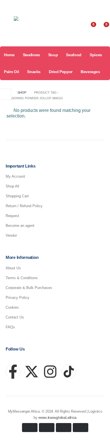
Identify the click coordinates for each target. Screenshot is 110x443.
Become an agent (20, 225)
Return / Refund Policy (24, 206)
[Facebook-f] (13, 371)
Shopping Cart (17, 196)
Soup (53, 55)
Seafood (74, 55)
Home (9, 55)
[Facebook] (72, 6)
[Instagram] (92, 6)
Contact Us (15, 317)
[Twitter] (82, 6)
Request (12, 216)
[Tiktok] (102, 6)
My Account (15, 176)
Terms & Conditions (22, 278)
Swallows (31, 55)
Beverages (90, 71)
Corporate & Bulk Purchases (29, 288)
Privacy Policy (17, 297)
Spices (96, 55)
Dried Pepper (60, 71)
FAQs (10, 327)
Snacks (34, 71)
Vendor (11, 235)
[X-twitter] (31, 371)
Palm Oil (11, 71)
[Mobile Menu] (6, 27)
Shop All (12, 186)
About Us (13, 268)
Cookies (12, 307)
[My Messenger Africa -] (32, 27)
